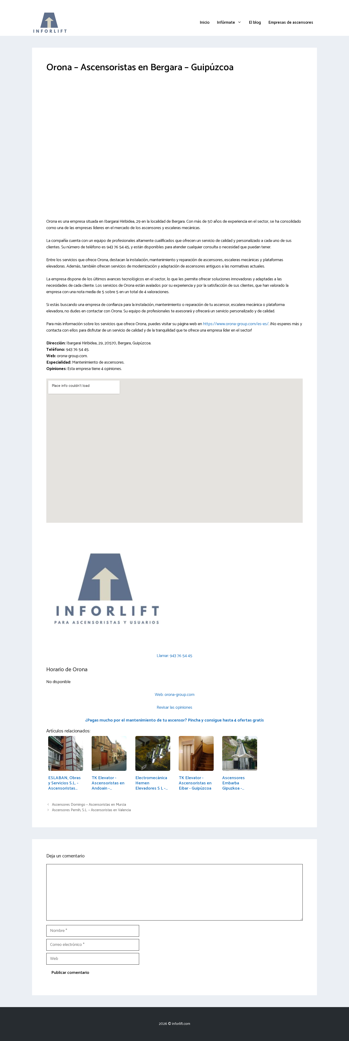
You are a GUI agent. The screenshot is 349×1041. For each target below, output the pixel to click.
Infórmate (226, 22)
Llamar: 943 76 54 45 (174, 655)
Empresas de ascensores (291, 22)
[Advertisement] (174, 115)
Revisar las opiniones (174, 707)
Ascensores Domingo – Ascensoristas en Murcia (89, 805)
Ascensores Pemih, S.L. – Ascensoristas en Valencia (91, 810)
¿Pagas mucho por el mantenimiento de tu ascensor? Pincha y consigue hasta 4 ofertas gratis (174, 720)
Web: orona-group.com (174, 694)
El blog (255, 22)
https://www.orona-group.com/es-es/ (236, 324)
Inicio (204, 22)
